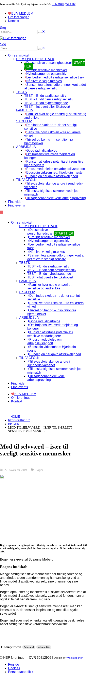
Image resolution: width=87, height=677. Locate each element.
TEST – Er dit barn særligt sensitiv (48, 99)
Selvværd (29, 647)
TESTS (21, 92)
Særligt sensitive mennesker (46, 70)
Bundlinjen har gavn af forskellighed (52, 176)
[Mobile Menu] (1, 212)
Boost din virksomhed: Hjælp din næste (54, 172)
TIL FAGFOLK (26, 179)
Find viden (15, 201)
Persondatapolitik (20, 672)
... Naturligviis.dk (63, 4)
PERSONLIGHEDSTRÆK (35, 59)
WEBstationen (74, 657)
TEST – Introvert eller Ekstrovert (47, 106)
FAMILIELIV (24, 110)
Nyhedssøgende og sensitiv (46, 73)
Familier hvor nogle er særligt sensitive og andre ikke (49, 286)
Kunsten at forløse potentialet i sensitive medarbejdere (50, 334)
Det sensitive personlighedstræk (50, 231)
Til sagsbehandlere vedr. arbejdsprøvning (56, 198)
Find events (16, 205)
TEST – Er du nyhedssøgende (46, 103)
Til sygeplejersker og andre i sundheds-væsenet (48, 363)
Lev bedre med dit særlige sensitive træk (55, 77)
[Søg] (39, 32)
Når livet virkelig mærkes (44, 81)
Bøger (39, 470)
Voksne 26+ (44, 647)
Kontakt (13, 21)
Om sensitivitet (18, 55)
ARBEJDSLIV (26, 147)
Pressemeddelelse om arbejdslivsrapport (55, 169)
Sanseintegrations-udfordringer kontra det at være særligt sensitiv (55, 86)
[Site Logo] (13, 38)
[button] (3, 27)
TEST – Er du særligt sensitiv (45, 95)
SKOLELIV (24, 121)
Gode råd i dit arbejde (41, 150)
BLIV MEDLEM (22, 13)
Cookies (14, 668)
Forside (13, 664)
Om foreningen (18, 17)
